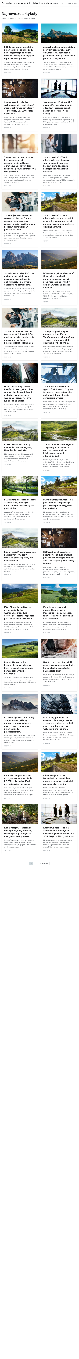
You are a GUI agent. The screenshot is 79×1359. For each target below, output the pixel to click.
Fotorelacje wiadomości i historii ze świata (27, 3)
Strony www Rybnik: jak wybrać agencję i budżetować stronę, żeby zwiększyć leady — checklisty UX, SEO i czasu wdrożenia (19, 108)
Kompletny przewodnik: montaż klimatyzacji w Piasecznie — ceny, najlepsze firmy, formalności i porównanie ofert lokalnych (59, 613)
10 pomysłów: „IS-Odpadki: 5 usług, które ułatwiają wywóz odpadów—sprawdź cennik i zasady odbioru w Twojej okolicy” (57, 108)
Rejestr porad (58, 3)
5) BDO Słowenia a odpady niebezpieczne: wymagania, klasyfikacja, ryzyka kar (18, 447)
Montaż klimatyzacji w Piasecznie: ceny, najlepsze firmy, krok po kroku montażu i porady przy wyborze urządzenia (19, 668)
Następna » (44, 863)
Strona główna (71, 3)
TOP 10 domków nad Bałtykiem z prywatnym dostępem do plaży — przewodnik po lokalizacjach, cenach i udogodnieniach (58, 450)
